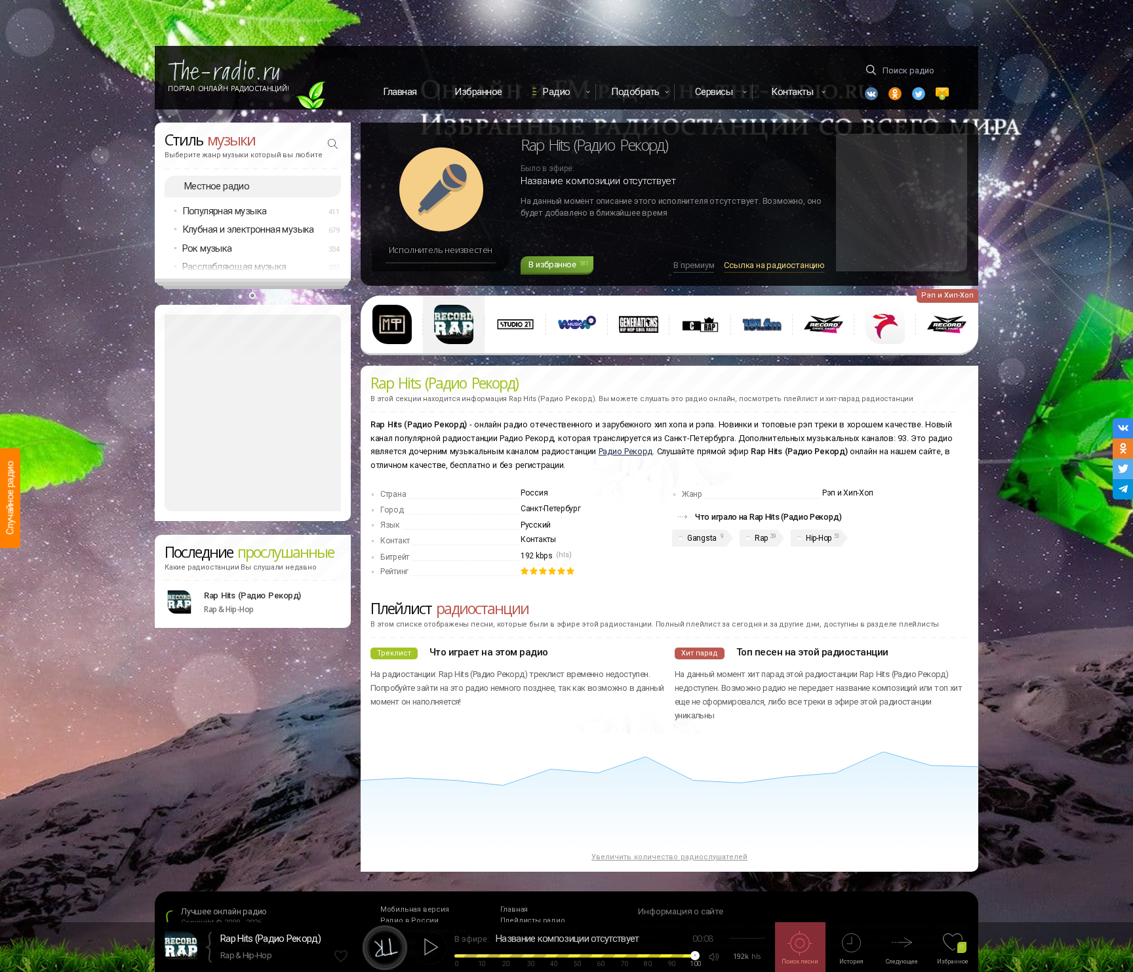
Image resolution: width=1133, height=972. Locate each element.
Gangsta (702, 538)
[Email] (942, 93)
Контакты (538, 539)
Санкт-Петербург (551, 508)
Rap (761, 538)
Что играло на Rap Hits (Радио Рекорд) (768, 517)
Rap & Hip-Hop (245, 955)
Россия (534, 492)
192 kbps (537, 555)
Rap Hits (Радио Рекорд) (252, 595)
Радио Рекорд (625, 451)
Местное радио (216, 186)
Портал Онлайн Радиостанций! (228, 88)
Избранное (478, 92)
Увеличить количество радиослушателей (669, 857)
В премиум (693, 265)
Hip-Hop (818, 538)
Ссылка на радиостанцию (774, 265)
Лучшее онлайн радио (224, 911)
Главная (400, 92)
